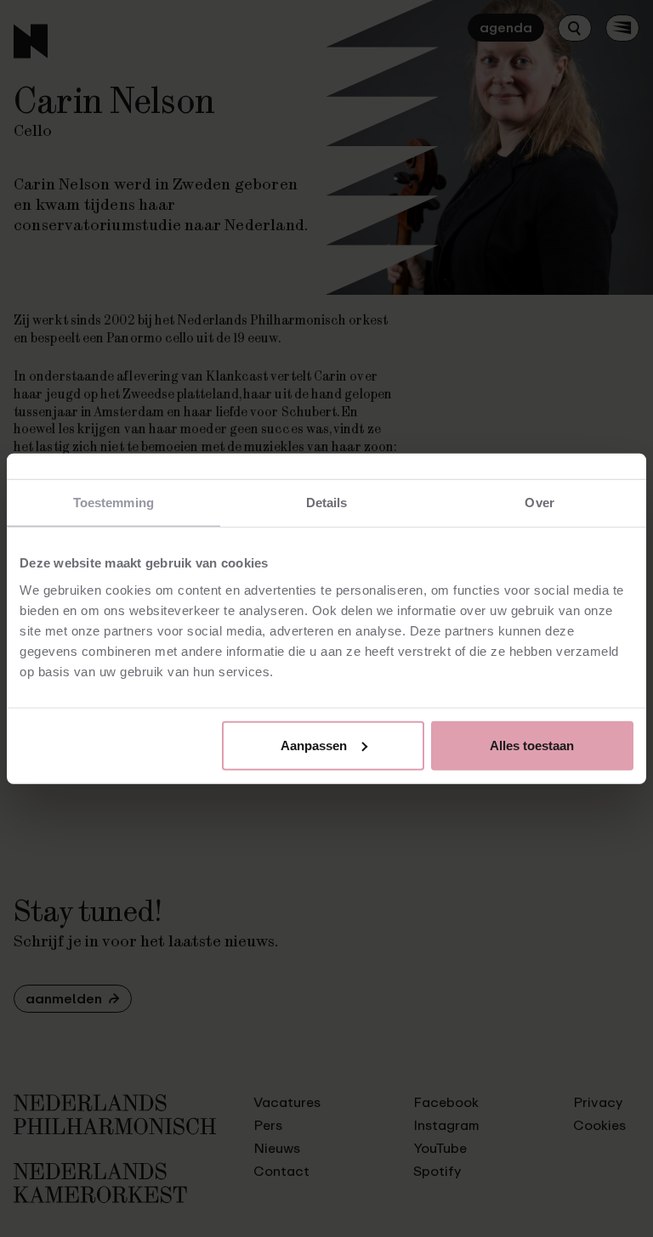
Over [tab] (539, 502)
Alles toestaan (532, 744)
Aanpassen (314, 744)
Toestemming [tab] (113, 502)
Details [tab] (327, 502)
